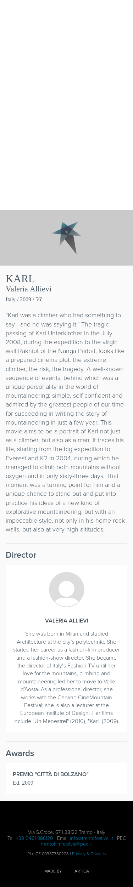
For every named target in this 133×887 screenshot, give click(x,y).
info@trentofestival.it (91, 838)
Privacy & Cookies (89, 854)
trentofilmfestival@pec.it (66, 844)
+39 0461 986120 (34, 838)
